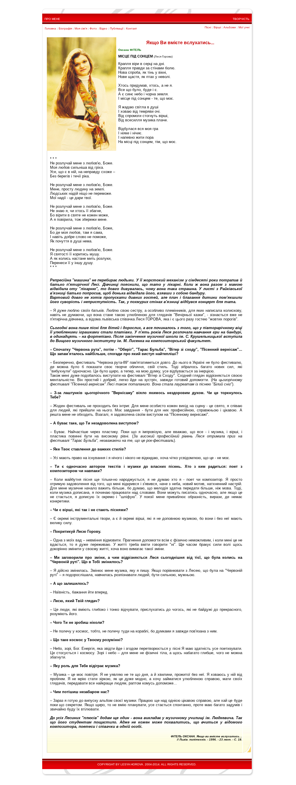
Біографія (65, 28)
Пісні (208, 27)
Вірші (217, 27)
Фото (93, 28)
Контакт (131, 28)
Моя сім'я (81, 28)
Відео (103, 28)
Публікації (116, 28)
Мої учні (243, 27)
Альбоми (229, 27)
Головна (50, 28)
